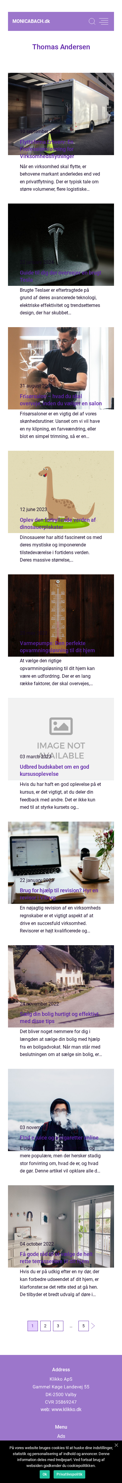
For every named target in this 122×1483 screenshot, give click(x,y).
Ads (61, 1436)
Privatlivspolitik (69, 1474)
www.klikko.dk (66, 1409)
